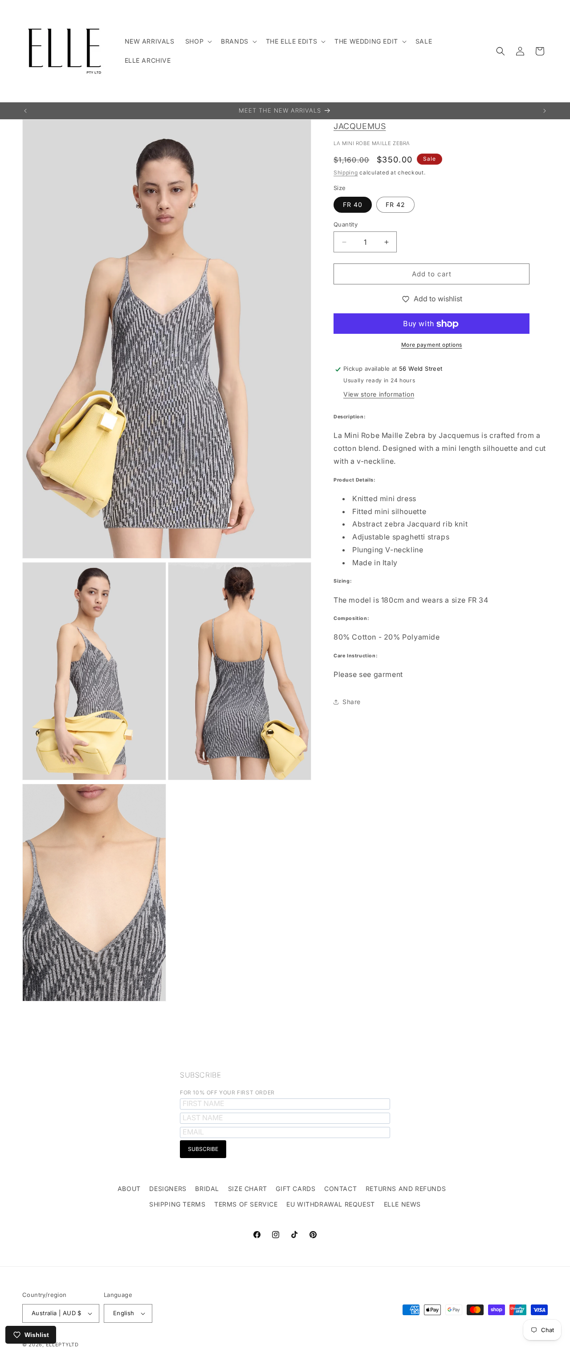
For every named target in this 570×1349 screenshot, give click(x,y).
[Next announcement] (544, 110)
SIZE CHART (247, 1188)
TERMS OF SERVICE (246, 1204)
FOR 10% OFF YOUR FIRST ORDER (227, 1092)
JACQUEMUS (360, 126)
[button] (198, 41)
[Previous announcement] (25, 110)
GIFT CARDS (295, 1188)
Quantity (346, 224)
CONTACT (340, 1188)
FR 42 (395, 204)
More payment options (431, 345)
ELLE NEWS (402, 1204)
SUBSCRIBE (200, 1074)
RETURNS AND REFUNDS (406, 1188)
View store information (378, 394)
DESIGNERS (167, 1188)
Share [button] (351, 702)
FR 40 (352, 204)
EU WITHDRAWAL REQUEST (330, 1204)
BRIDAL (207, 1188)
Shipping (346, 172)
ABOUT (129, 1188)
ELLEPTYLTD (62, 1344)
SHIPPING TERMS (177, 1204)
